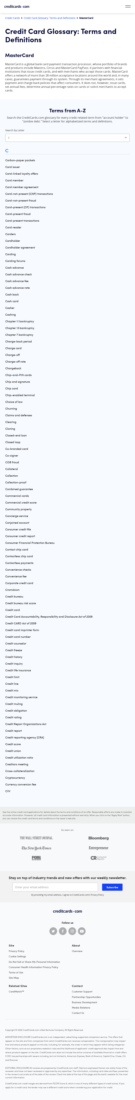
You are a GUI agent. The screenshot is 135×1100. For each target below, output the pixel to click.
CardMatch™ (16, 991)
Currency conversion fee (20, 784)
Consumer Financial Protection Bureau (29, 542)
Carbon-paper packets (20, 160)
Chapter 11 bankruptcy (19, 321)
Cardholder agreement (20, 247)
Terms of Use (16, 972)
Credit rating (13, 717)
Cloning (10, 428)
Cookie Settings (17, 956)
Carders (10, 234)
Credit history (13, 656)
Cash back (12, 294)
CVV (7, 791)
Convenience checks (18, 569)
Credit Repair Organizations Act (25, 724)
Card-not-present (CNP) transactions (29, 193)
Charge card (13, 348)
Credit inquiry (14, 663)
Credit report (13, 730)
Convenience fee (16, 576)
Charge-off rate (15, 361)
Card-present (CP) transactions (25, 207)
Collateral (11, 469)
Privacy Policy (97, 894)
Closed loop (12, 442)
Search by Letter (14, 130)
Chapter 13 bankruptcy (19, 328)
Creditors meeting (16, 764)
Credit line (11, 683)
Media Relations (81, 1007)
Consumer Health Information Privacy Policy (33, 967)
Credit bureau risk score (20, 603)
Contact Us (78, 1013)
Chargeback (13, 368)
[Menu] (128, 6)
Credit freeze (13, 650)
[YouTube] (82, 931)
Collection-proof (15, 482)
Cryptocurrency (15, 777)
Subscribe (112, 887)
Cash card (11, 301)
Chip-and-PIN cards (18, 375)
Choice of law (13, 401)
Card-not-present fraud (20, 200)
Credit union (13, 750)
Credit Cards (12, 18)
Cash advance (14, 267)
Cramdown (12, 589)
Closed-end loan (16, 435)
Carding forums (15, 260)
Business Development (84, 1002)
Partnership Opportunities (86, 997)
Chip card (11, 388)
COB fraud (12, 462)
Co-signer (11, 455)
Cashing (10, 314)
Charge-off (12, 354)
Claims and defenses (18, 415)
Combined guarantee (19, 489)
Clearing (10, 422)
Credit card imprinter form (22, 630)
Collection (11, 475)
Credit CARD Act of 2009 (20, 623)
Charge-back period (18, 341)
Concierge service (16, 516)
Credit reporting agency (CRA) (24, 737)
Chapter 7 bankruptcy (19, 334)
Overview (77, 951)
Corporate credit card (19, 583)
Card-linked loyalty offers (21, 173)
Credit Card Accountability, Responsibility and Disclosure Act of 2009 (48, 616)
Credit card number (18, 636)
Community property (18, 509)
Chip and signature (17, 381)
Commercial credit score (21, 502)
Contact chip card (16, 549)
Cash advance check (18, 274)
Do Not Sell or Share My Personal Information (34, 961)
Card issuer (12, 166)
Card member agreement (21, 187)
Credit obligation (16, 710)
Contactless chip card (19, 556)
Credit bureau (14, 596)
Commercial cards (17, 495)
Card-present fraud (18, 213)
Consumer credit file (18, 529)
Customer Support (82, 991)
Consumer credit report (20, 536)
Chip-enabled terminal (20, 395)
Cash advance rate (17, 287)
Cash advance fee (16, 281)
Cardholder (12, 240)
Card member (14, 180)
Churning (11, 408)
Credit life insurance (18, 670)
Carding (10, 254)
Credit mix (11, 690)
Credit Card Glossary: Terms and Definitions (49, 18)
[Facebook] (63, 931)
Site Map (14, 977)
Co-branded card (16, 448)
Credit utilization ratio (19, 757)
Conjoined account (17, 522)
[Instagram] (72, 931)
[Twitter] (53, 931)
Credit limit (12, 677)
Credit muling (14, 703)
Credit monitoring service (21, 697)
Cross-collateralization (19, 771)
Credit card (12, 609)
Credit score (13, 744)
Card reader (13, 227)
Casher (9, 307)
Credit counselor (15, 643)
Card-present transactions (22, 220)
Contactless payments (19, 562)
